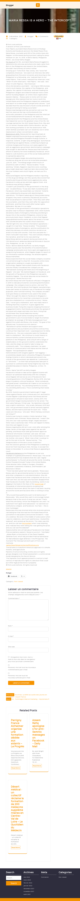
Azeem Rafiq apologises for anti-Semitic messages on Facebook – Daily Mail (38, 733)
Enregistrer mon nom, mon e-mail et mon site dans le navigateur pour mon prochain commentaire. (21, 659)
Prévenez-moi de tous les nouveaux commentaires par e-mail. (22, 668)
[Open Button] (37, 5)
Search (14, 883)
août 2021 (27, 894)
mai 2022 (27, 877)
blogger (10, 5)
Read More (16, 768)
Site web (11, 647)
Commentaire (14, 598)
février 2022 (28, 883)
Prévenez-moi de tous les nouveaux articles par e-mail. (19, 677)
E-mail (11, 636)
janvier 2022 (28, 886)
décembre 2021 (29, 888)
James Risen (11, 545)
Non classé (18, 581)
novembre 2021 (29, 891)
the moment (27, 523)
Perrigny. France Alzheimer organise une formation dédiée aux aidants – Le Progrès (17, 733)
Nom (10, 626)
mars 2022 (27, 880)
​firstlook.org (27, 545)
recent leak (39, 484)
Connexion (45, 877)
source (9, 569)
